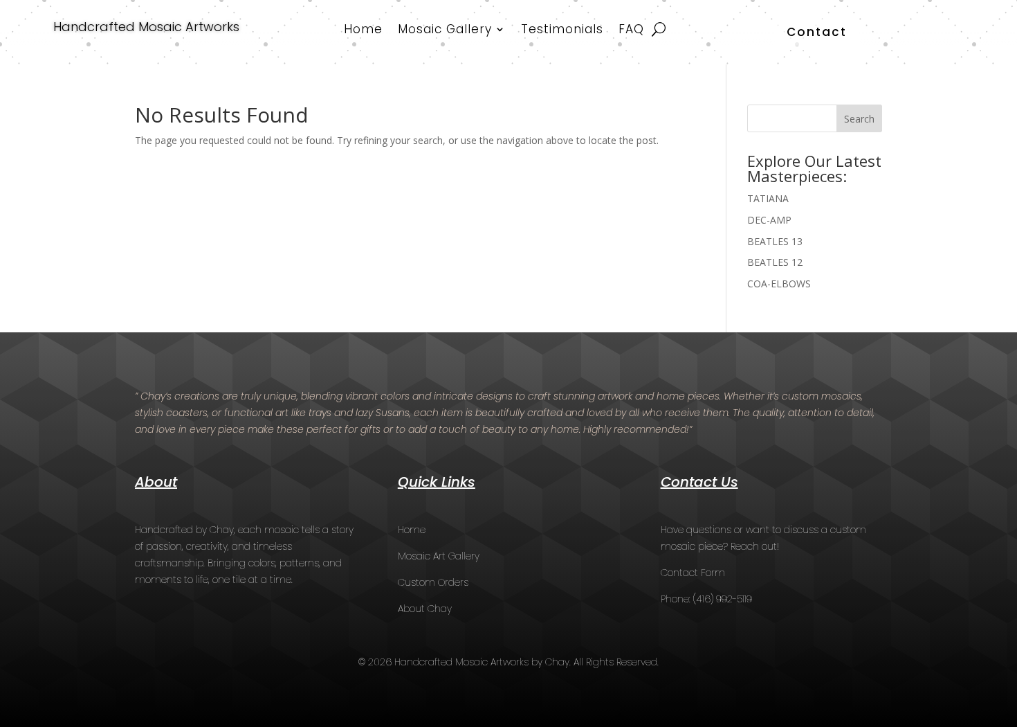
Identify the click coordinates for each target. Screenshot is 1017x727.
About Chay (425, 609)
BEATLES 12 (775, 262)
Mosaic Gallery (445, 30)
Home (363, 30)
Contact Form (693, 573)
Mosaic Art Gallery (438, 556)
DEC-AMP (769, 219)
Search (859, 118)
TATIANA (768, 198)
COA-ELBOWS (779, 283)
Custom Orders (433, 582)
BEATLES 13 (775, 241)
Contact (817, 32)
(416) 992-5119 (722, 599)
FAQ (631, 30)
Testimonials (562, 30)
